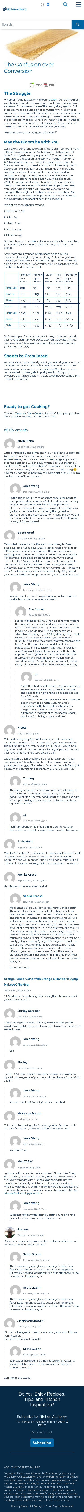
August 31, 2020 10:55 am (35, 820)
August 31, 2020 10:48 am (29, 847)
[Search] (77, 24)
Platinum (11, 312)
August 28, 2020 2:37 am (35, 784)
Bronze (10, 294)
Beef (8, 319)
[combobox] (35, 24)
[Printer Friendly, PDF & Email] (42, 85)
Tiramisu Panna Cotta (28, 413)
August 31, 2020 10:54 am (46, 680)
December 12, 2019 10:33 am (37, 590)
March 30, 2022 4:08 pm (34, 1354)
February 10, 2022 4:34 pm (30, 1235)
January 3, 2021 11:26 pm (29, 1016)
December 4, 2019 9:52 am (36, 492)
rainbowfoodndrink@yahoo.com (23, 1193)
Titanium (11, 287)
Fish (8, 325)
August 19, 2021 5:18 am (29, 1167)
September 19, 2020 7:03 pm (31, 880)
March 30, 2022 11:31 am (29, 1326)
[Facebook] (48, 4)
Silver (9, 300)
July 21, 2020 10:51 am (28, 733)
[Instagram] (42, 4)
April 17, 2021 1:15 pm (27, 1119)
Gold (8, 306)
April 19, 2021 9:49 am (33, 1144)
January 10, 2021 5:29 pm (35, 1096)
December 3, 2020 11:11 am (17, 990)
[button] (65, 4)
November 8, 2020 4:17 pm (36, 902)
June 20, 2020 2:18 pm (39, 615)
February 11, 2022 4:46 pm (36, 1260)
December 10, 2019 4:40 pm (31, 538)
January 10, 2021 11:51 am (30, 1068)
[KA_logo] (15, 8)
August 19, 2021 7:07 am (34, 1209)
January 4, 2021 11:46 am (35, 1045)
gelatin (53, 99)
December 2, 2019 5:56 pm (30, 447)
